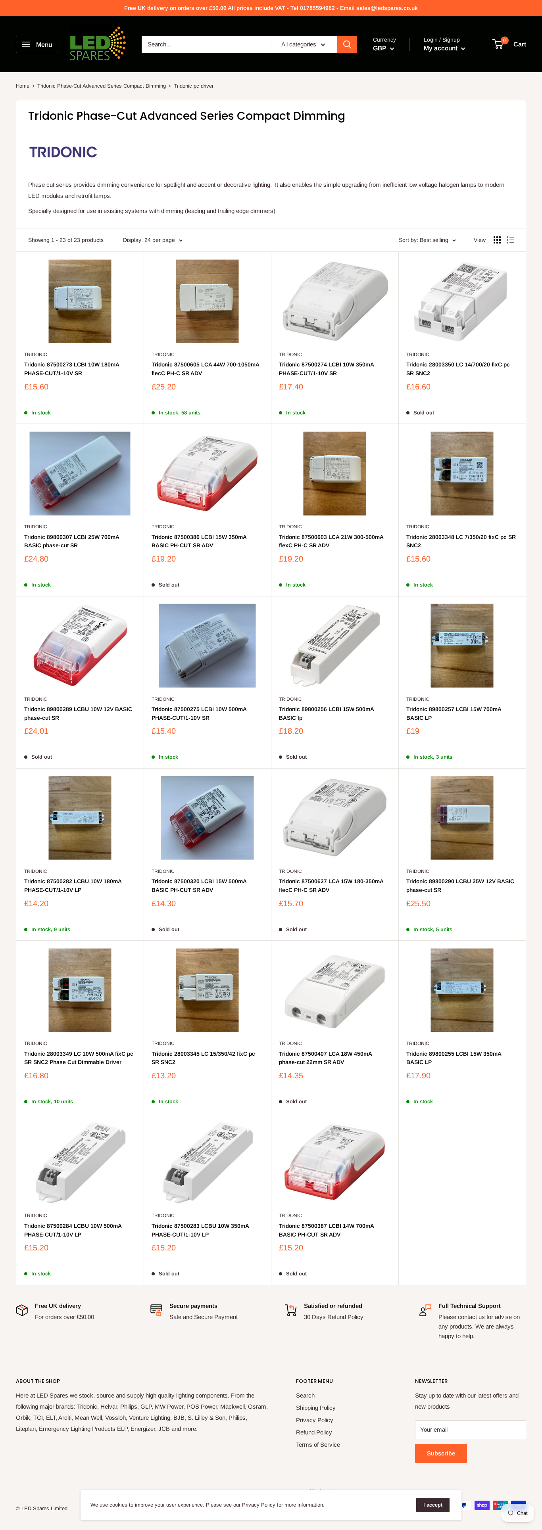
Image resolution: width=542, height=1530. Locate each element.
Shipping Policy (316, 1407)
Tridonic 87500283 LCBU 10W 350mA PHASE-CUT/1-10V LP (200, 1230)
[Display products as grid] (497, 239)
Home (22, 86)
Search (305, 1395)
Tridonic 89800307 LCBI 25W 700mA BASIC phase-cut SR (71, 541)
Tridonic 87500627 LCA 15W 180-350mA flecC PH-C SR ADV (331, 885)
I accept (432, 1505)
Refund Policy (314, 1432)
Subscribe (441, 1453)
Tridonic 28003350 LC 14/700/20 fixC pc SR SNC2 (458, 368)
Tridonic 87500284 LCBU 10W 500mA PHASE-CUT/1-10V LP (72, 1230)
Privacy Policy (314, 1420)
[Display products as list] (510, 239)
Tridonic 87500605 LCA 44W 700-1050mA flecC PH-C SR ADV (205, 368)
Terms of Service (318, 1444)
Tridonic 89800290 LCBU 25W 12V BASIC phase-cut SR (460, 885)
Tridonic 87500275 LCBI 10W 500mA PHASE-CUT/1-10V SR (199, 713)
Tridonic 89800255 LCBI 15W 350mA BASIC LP (453, 1058)
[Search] (347, 44)
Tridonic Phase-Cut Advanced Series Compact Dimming (101, 86)
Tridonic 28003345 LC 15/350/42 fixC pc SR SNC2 (203, 1058)
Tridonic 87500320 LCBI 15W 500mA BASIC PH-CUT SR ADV (199, 885)
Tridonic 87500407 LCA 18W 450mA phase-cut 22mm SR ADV (325, 1058)
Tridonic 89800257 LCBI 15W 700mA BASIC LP (453, 713)
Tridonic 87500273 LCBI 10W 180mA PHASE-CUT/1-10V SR (71, 368)
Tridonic (35, 354)
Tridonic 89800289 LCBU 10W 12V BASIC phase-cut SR (78, 713)
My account (441, 48)
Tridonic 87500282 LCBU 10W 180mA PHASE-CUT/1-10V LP (72, 885)
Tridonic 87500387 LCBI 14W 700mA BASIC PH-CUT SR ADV (326, 1230)
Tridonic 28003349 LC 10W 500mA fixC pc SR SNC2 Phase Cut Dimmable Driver (78, 1058)
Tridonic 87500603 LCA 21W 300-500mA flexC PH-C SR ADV (331, 541)
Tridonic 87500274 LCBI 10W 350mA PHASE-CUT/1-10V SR (326, 368)
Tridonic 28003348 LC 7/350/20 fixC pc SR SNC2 (461, 541)
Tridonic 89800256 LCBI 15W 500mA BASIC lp (326, 713)
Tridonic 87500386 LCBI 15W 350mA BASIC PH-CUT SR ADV (199, 541)
